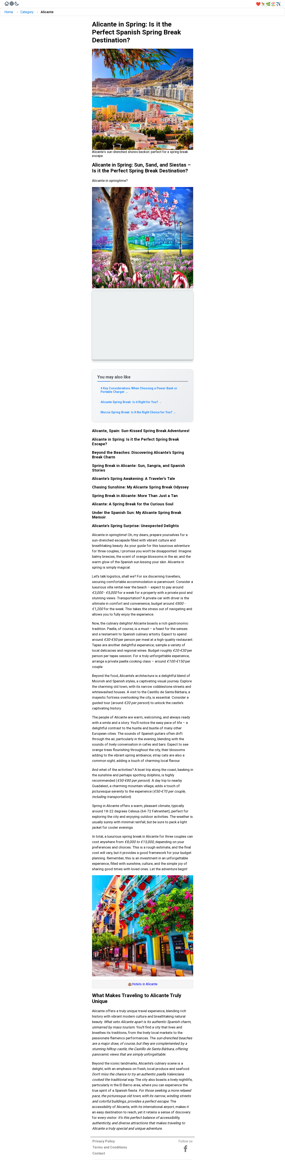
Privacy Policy (103, 1141)
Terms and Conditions (109, 1147)
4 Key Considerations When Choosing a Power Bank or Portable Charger (139, 390)
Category (27, 12)
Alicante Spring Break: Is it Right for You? (131, 402)
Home (8, 12)
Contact (98, 1153)
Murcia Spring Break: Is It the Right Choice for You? (138, 412)
